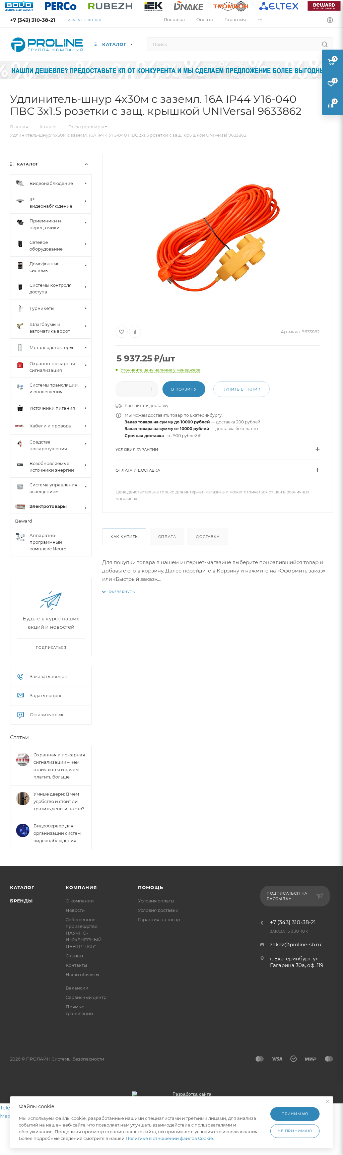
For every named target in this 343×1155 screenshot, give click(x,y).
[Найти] (325, 44)
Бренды (21, 900)
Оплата (167, 536)
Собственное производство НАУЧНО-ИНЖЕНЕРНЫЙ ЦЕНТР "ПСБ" (84, 933)
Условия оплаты (156, 900)
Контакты (76, 965)
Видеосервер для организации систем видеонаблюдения (57, 833)
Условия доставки (158, 910)
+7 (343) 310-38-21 (32, 20)
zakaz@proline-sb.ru (295, 944)
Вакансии (77, 988)
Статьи (19, 737)
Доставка (207, 536)
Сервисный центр (86, 997)
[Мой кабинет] (330, 21)
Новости (75, 910)
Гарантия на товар (159, 919)
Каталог (22, 887)
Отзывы (74, 955)
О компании (80, 900)
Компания (81, 887)
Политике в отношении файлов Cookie (169, 1138)
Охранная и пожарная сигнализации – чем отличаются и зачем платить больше (59, 765)
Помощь (150, 887)
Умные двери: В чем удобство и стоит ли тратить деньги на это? (58, 801)
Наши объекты (82, 974)
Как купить (124, 536)
